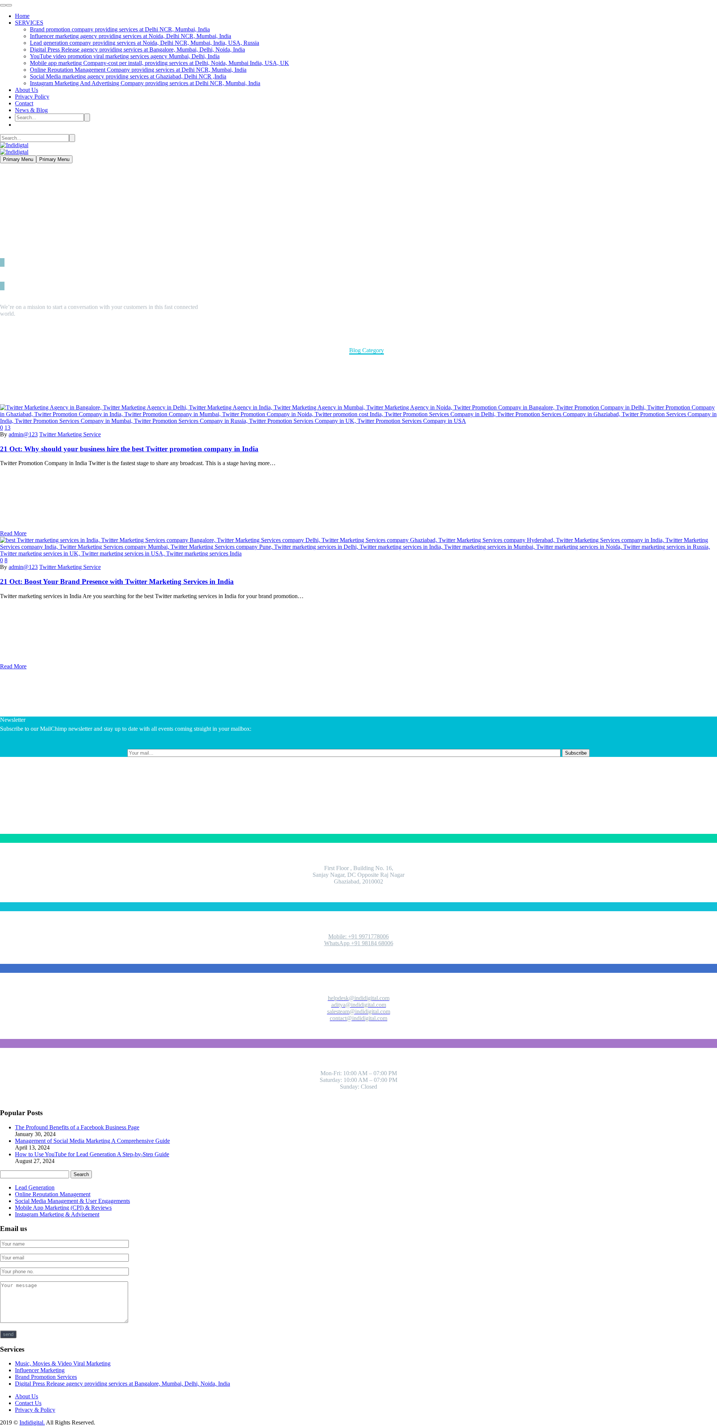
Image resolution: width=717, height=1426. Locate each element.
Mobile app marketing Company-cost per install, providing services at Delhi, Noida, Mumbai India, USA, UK (159, 63)
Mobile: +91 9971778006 (358, 936)
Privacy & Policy (35, 1410)
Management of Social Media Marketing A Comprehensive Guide (92, 1141)
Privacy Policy (32, 96)
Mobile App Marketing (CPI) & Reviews (63, 1207)
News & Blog (31, 110)
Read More (13, 533)
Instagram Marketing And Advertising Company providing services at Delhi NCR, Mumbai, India (145, 83)
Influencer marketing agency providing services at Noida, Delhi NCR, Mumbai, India (130, 36)
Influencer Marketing (40, 1370)
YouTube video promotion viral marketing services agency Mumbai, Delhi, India (125, 56)
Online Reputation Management (52, 1194)
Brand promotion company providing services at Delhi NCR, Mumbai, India (120, 29)
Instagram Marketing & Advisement (57, 1214)
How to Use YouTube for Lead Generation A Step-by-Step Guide (92, 1154)
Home (22, 16)
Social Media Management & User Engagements (72, 1201)
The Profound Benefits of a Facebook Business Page (77, 1127)
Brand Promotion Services (46, 1377)
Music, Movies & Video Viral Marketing (63, 1363)
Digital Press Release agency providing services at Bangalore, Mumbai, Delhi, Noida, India (137, 49)
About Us (26, 90)
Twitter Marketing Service (70, 434)
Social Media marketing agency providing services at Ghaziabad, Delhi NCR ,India (128, 76)
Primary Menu (18, 159)
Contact (24, 103)
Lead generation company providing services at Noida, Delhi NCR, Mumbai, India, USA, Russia (144, 43)
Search (81, 1174)
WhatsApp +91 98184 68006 (358, 943)
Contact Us (28, 1403)
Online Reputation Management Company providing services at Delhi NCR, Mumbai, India (138, 69)
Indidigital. (32, 1422)
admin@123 (23, 434)
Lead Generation (35, 1187)
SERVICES (29, 22)
